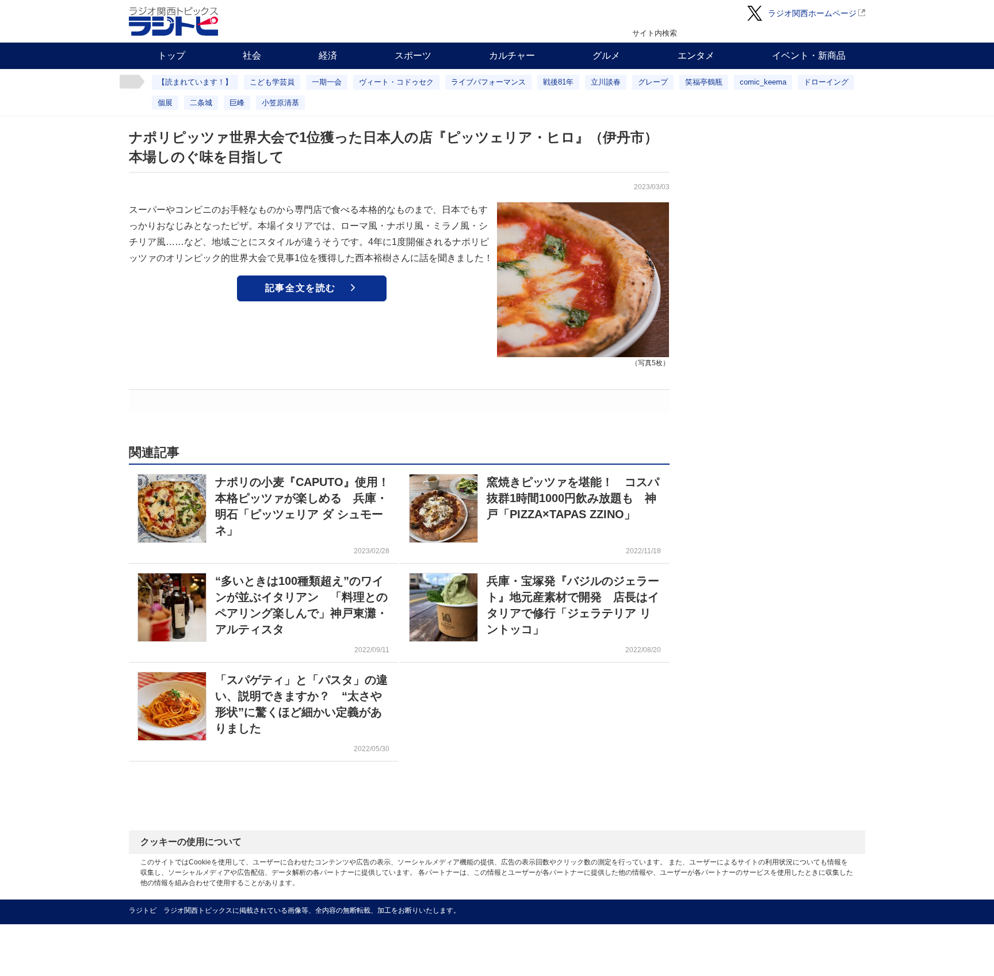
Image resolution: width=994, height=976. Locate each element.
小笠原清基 (280, 102)
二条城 (201, 102)
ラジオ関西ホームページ (812, 13)
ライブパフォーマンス (488, 82)
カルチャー (512, 55)
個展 (165, 102)
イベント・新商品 (809, 55)
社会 (252, 55)
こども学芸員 (272, 82)
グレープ (653, 82)
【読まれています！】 (195, 82)
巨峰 (237, 102)
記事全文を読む (300, 288)
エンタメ (696, 55)
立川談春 (606, 82)
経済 (328, 55)
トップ (171, 55)
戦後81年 (558, 82)
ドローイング (826, 82)
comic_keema (763, 82)
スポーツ (413, 55)
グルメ (606, 55)
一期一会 (327, 82)
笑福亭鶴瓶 (703, 82)
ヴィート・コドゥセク (396, 82)
